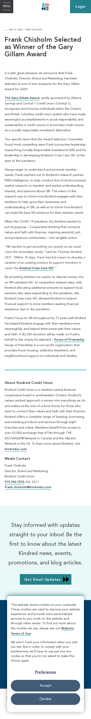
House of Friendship (69, 339)
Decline (45, 699)
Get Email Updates (42, 580)
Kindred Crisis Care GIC (36, 268)
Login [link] (80, 7)
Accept (45, 686)
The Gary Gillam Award (22, 98)
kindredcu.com (16, 449)
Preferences (45, 672)
